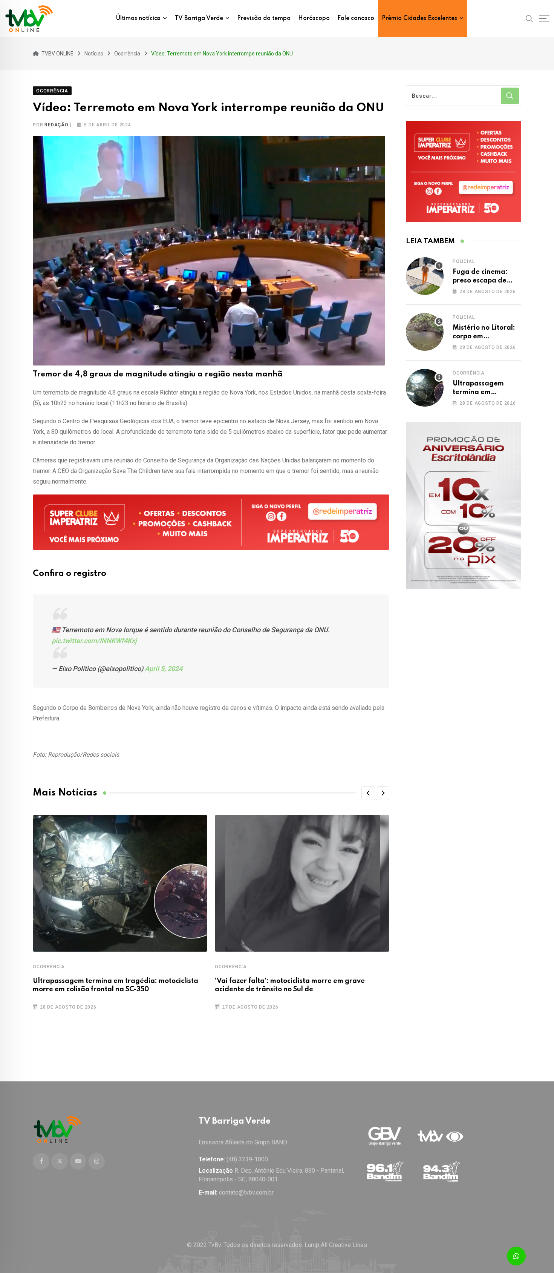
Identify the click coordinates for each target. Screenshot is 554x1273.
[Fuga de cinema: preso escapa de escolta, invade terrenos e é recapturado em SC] (425, 276)
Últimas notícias (138, 18)
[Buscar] (529, 18)
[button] (368, 793)
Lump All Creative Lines (336, 1244)
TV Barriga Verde (198, 18)
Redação (56, 124)
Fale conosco (355, 18)
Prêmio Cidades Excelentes (419, 18)
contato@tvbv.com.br (246, 1192)
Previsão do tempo (264, 18)
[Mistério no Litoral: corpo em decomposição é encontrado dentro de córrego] (425, 332)
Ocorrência (49, 966)
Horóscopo (314, 18)
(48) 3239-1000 (247, 1159)
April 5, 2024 (163, 669)
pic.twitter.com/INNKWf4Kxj (94, 641)
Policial (463, 261)
